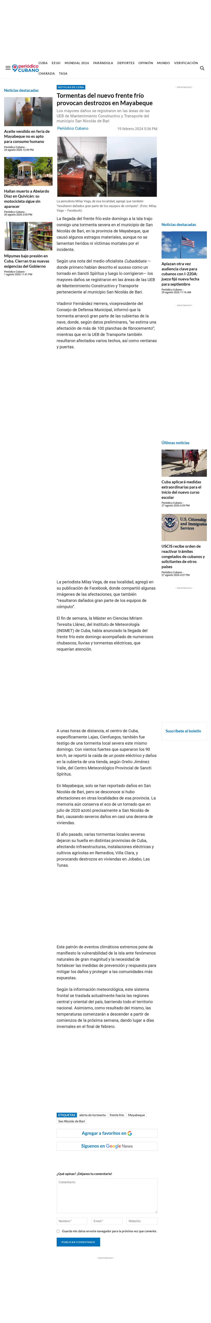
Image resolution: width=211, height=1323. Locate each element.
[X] (108, 1159)
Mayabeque (136, 1115)
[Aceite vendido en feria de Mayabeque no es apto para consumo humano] (28, 111)
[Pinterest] (118, 1159)
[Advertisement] (105, 29)
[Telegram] (127, 1159)
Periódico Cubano (14, 147)
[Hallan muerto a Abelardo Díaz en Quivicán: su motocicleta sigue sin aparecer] (28, 171)
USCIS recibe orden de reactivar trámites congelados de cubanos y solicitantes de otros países (183, 556)
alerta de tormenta (92, 1115)
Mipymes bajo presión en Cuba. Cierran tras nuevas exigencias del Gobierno (26, 260)
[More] (137, 1159)
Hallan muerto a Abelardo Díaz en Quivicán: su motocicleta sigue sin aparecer (26, 199)
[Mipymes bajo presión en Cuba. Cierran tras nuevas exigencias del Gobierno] (28, 236)
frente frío (117, 1115)
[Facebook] (89, 1159)
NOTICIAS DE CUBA (71, 87)
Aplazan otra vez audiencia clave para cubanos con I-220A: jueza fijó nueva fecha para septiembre (180, 273)
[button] (202, 68)
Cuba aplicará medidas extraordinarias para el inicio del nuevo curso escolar (181, 489)
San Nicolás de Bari (71, 1121)
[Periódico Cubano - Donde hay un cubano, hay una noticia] (25, 68)
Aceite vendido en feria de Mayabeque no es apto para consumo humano (27, 136)
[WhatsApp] (99, 1159)
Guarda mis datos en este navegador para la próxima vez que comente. (109, 1231)
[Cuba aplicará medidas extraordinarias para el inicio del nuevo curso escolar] (184, 463)
